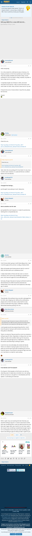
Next (17, 435)
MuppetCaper (9, 412)
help (18, 511)
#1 (30, 65)
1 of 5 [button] (12, 435)
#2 (30, 138)
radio (29, 510)
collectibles (11, 510)
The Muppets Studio (6, 517)
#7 (30, 295)
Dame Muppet (9, 198)
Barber (7, 255)
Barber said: (4, 318)
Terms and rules (10, 465)
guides (25, 510)
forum (21, 510)
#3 (30, 156)
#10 (30, 418)
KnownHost (20, 521)
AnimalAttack (5, 24)
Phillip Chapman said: (6, 159)
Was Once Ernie (9, 309)
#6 (30, 260)
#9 (30, 365)
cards (14, 511)
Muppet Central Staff (5, 515)
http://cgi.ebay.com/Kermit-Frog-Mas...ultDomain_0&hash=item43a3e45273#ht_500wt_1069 (16, 217)
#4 (30, 183)
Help (23, 465)
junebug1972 (9, 177)
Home (26, 465)
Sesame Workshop (6, 518)
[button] (1, 2)
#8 (30, 314)
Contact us (3, 465)
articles (17, 510)
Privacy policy (18, 465)
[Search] (30, 2)
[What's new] (27, 2)
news (6, 510)
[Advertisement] (16, 42)
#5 (30, 203)
